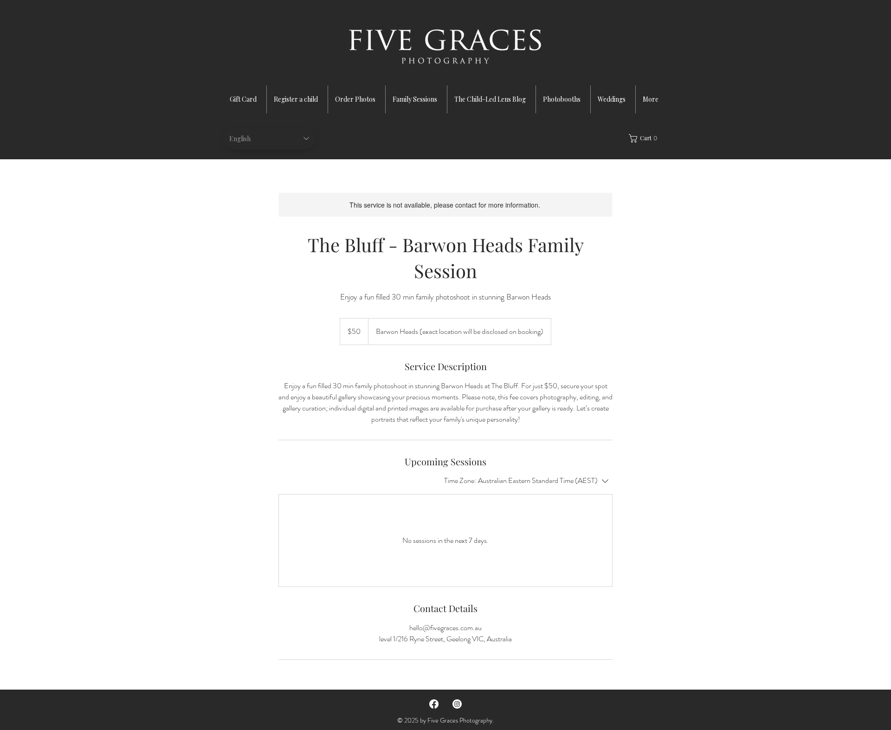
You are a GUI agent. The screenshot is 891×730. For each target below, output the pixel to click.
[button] (645, 138)
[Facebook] (434, 704)
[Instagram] (457, 704)
